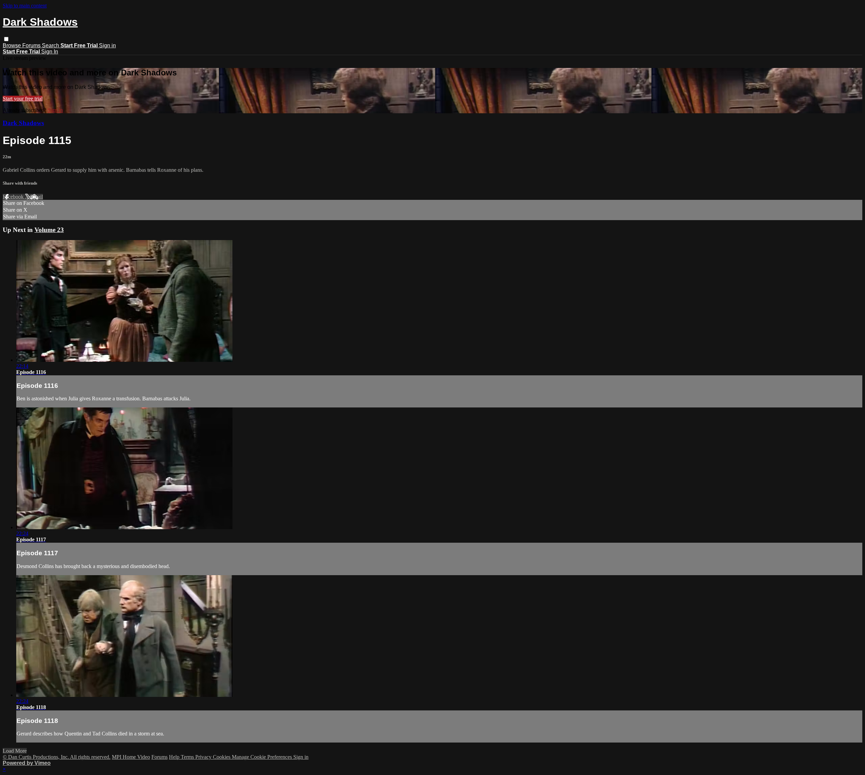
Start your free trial (23, 98)
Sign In (49, 51)
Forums (32, 45)
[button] (6, 39)
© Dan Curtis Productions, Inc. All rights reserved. (56, 757)
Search (51, 45)
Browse (12, 45)
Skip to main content (25, 5)
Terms (188, 757)
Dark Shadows (23, 122)
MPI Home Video (131, 757)
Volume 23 (49, 229)
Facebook (14, 196)
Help (175, 757)
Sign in (107, 45)
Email (36, 196)
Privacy (204, 757)
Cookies (222, 757)
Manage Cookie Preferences (262, 757)
